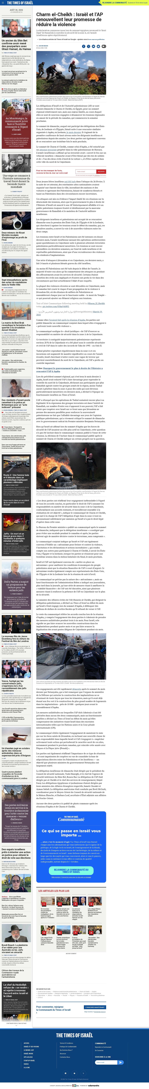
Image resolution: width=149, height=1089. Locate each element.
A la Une (27, 1067)
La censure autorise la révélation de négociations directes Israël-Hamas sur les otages (77, 914)
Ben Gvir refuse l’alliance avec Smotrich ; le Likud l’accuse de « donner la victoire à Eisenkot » (13, 907)
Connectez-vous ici (100, 1012)
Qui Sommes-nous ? (66, 1050)
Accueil (26, 1043)
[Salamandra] (93, 1085)
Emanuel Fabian (17, 823)
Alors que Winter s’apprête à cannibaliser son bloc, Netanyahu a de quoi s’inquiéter (14, 898)
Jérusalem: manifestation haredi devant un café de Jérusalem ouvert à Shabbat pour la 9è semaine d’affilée (14, 352)
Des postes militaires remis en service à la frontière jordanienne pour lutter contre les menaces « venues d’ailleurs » (16, 812)
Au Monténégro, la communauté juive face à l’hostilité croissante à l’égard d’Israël (16, 124)
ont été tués (70, 181)
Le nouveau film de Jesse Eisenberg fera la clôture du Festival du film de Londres (15, 638)
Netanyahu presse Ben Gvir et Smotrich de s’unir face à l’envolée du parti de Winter (14, 916)
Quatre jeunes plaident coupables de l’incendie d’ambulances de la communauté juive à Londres (14, 775)
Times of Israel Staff (10, 52)
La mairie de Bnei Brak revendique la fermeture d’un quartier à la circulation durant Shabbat (16, 326)
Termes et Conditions (66, 1043)
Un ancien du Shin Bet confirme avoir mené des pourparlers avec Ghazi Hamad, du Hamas (16, 45)
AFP (5, 758)
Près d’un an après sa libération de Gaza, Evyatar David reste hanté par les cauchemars (14, 90)
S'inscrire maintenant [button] (95, 1007)
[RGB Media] (76, 1085)
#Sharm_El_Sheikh (96, 303)
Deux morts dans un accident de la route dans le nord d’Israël (16, 502)
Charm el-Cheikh (84, 991)
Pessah (65, 995)
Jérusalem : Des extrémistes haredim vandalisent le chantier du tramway (94, 942)
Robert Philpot (17, 191)
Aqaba (94, 991)
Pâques (72, 995)
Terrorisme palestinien (98, 995)
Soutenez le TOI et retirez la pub (137, 3)
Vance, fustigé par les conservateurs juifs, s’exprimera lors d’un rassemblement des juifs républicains (14, 686)
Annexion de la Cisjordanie (92, 993)
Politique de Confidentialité (68, 1047)
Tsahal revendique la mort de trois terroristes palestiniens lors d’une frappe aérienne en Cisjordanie (63, 943)
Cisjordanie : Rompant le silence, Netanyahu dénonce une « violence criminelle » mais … (13, 428)
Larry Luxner (17, 134)
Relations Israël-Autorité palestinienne (65, 991)
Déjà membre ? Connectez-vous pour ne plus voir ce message (71, 877)
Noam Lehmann (8, 242)
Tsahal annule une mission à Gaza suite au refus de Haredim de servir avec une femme (63, 912)
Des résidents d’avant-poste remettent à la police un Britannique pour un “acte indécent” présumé (16, 404)
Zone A (40, 997)
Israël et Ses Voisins (44, 991)
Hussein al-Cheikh (82, 995)
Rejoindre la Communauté (114, 3)
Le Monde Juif (29, 1050)
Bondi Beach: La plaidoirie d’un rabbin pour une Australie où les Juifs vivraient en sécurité (15, 949)
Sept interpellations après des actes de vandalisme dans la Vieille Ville (14, 282)
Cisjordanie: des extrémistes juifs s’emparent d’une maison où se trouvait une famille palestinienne (14, 437)
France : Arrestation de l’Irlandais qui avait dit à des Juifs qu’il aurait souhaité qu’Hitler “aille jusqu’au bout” (79, 943)
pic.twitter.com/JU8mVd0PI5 (56, 306)
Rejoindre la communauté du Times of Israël (71, 870)
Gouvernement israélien (45, 993)
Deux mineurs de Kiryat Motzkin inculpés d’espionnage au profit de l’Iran (14, 236)
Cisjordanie (41, 995)
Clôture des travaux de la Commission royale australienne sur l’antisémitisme (13, 973)
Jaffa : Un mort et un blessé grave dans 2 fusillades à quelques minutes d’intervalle (14, 537)
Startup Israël (29, 1060)
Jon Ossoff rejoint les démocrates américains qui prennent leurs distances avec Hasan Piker (14, 710)
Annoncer (63, 1053)
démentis (76, 689)
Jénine (50, 995)
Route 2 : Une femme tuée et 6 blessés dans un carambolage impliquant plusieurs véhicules (16, 479)
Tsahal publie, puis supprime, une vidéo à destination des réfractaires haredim (13, 371)
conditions (97, 175)
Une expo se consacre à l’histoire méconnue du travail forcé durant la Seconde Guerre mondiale (16, 181)
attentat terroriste (48, 149)
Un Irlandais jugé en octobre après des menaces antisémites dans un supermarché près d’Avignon (16, 752)
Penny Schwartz (17, 594)
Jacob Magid (43, 46)
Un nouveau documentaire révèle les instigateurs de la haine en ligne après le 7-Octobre (47, 913)
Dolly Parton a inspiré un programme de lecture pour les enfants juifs (16, 586)
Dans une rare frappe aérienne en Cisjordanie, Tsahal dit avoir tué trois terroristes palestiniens (13, 446)
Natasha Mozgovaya (9, 861)
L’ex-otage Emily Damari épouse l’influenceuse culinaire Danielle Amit (47, 941)
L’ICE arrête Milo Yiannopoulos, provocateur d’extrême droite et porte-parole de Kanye (13, 719)
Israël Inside (28, 1053)
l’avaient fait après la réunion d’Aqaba (67, 320)
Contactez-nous (65, 1057)
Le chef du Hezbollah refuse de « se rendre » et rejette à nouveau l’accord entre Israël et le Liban (16, 990)
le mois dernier (74, 132)
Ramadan (57, 995)
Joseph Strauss (9, 693)
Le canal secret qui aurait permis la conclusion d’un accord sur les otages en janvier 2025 (14, 73)
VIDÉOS (26, 1064)
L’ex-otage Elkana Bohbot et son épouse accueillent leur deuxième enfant (94, 912)
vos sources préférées (96, 39)
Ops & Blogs (28, 1057)
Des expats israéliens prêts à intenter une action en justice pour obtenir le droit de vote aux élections (16, 853)
